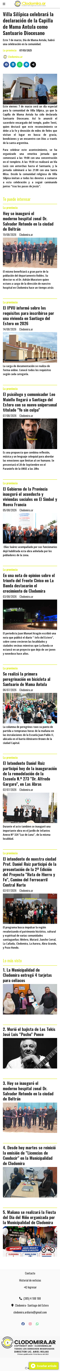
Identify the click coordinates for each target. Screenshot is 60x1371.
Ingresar (32, 1287)
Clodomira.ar (15, 57)
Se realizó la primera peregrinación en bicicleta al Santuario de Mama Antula (26, 679)
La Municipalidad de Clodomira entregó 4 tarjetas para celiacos (27, 975)
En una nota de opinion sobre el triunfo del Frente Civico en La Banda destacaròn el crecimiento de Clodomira (29, 583)
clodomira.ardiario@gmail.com (30, 1312)
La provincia (9, 50)
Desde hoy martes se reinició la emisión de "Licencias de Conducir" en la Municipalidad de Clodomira (29, 1155)
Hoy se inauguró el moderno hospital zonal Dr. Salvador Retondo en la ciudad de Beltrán (28, 221)
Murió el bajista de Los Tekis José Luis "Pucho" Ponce (29, 1031)
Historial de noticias (30, 1280)
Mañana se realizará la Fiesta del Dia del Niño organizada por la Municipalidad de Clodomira (29, 1217)
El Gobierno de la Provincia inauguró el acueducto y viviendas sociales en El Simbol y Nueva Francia (30, 496)
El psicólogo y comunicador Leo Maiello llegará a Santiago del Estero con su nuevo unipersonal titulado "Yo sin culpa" (30, 402)
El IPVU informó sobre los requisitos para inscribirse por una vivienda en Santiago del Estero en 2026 (28, 315)
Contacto (30, 1273)
